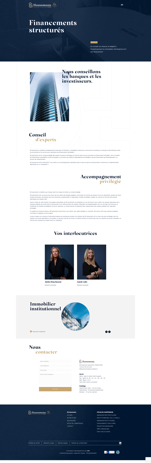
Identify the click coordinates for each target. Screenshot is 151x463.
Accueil (70, 415)
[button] (106, 331)
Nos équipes (71, 420)
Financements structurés (106, 423)
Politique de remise (34, 443)
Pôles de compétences (75, 423)
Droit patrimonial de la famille (108, 418)
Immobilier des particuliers (106, 415)
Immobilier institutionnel (106, 420)
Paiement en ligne (48, 443)
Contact (70, 426)
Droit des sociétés (103, 431)
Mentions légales (63, 443)
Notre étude (71, 418)
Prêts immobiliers (103, 429)
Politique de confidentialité (79, 443)
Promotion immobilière (105, 426)
